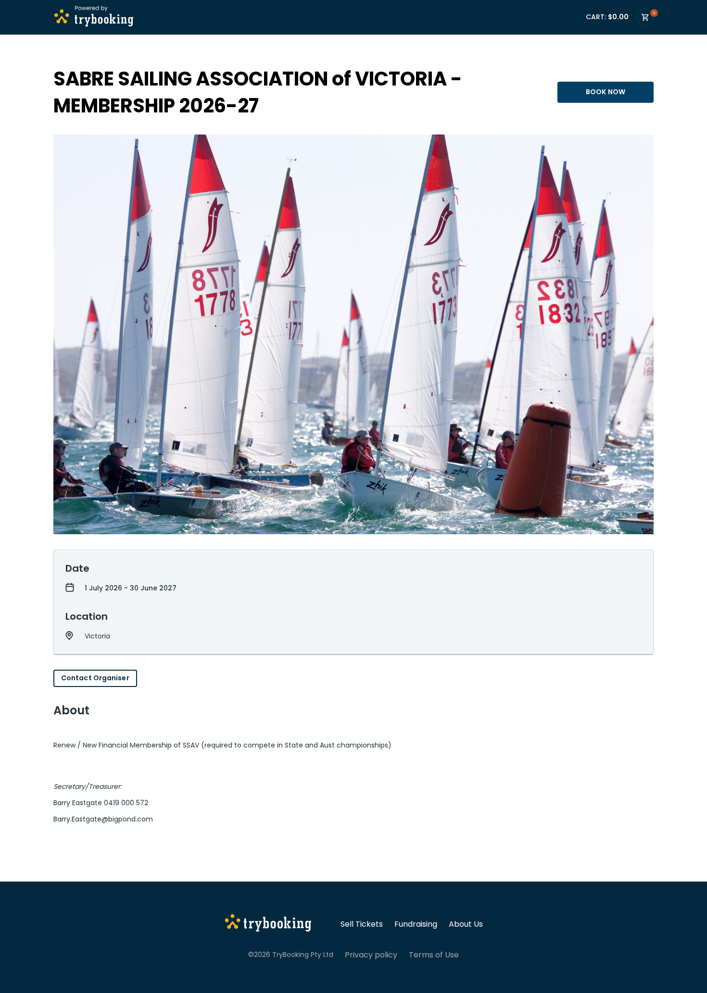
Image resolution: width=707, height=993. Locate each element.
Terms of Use (434, 955)
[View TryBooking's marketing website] (268, 924)
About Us (466, 924)
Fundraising (415, 924)
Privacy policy (371, 955)
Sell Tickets (362, 924)
